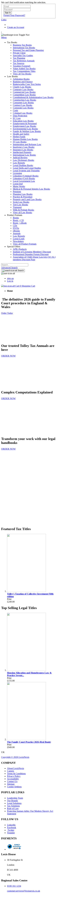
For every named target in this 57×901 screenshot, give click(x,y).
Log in (10, 281)
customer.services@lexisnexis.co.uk (23, 891)
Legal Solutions (14, 803)
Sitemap (10, 784)
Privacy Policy (13, 776)
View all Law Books (22, 212)
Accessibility (13, 779)
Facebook (11, 827)
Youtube (11, 833)
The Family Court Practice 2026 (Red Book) (29, 742)
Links (3, 19)
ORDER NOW (8, 356)
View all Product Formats (24, 244)
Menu (4, 37)
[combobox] (14, 264)
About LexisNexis (15, 768)
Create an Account (15, 27)
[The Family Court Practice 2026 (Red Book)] (26, 739)
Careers (10, 771)
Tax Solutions (13, 806)
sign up (10, 278)
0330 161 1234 (14, 886)
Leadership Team (15, 798)
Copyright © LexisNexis (15, 757)
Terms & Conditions (16, 773)
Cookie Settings (14, 786)
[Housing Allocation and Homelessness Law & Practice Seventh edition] (26, 670)
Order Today (7, 313)
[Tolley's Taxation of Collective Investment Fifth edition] (26, 591)
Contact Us (12, 781)
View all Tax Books (22, 74)
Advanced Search (9, 267)
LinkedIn (11, 825)
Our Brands (12, 800)
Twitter (10, 830)
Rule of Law (13, 808)
